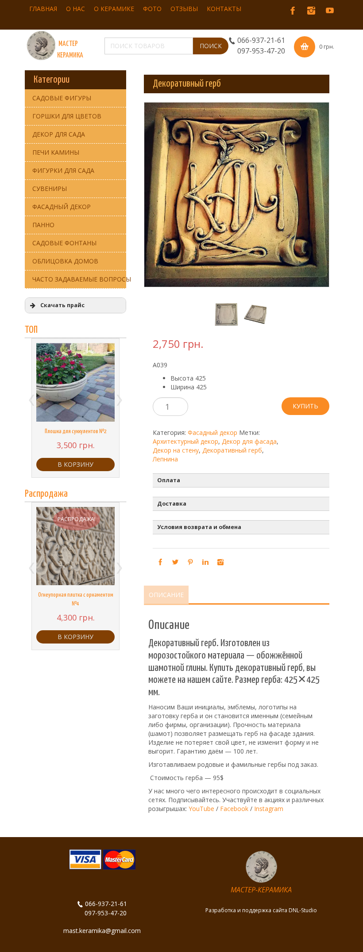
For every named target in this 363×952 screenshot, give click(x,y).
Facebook (234, 808)
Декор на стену (176, 450)
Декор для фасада (249, 441)
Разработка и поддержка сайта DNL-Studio (261, 910)
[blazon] (222, 314)
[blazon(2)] (251, 314)
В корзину (75, 464)
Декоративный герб (232, 450)
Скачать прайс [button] (62, 305)
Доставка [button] (171, 503)
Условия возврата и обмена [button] (199, 527)
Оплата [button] (168, 480)
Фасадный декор (212, 432)
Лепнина (165, 459)
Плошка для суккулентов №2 (76, 431)
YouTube (201, 808)
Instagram (268, 808)
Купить (305, 406)
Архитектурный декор (185, 441)
